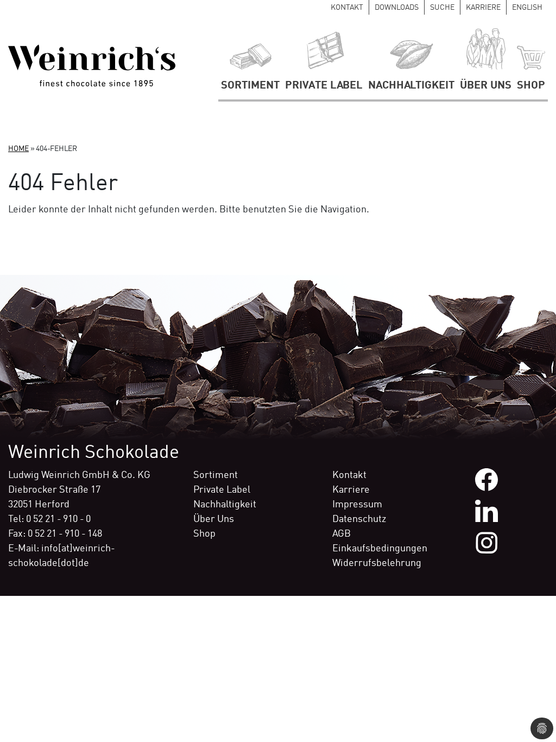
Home (18, 149)
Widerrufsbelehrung (376, 563)
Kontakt (347, 7)
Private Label (324, 85)
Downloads (397, 7)
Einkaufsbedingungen (379, 549)
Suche (442, 7)
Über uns (485, 85)
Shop (531, 85)
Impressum (357, 505)
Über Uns (213, 519)
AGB (341, 534)
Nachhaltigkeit (411, 85)
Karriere (483, 7)
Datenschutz (359, 519)
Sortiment (250, 85)
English (527, 7)
